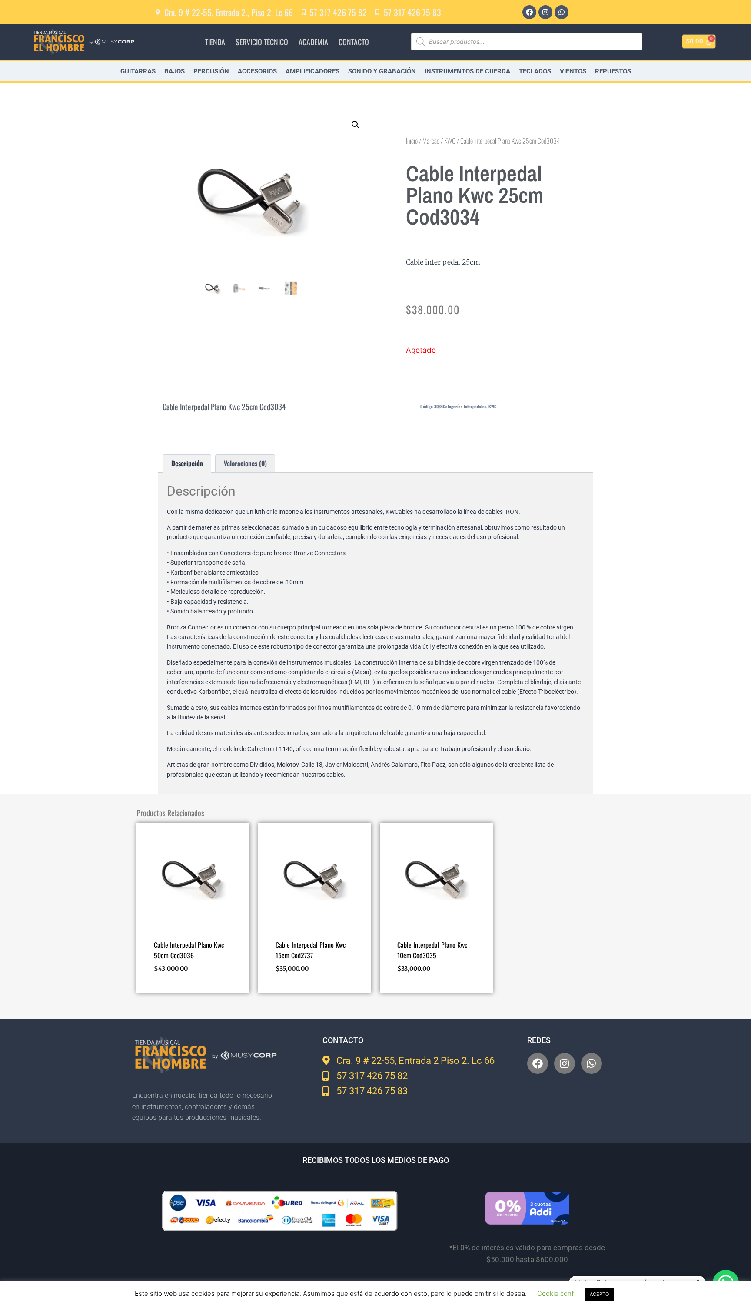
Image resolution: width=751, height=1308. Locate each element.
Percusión (211, 71)
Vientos (573, 71)
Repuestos (613, 71)
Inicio (412, 141)
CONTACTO (354, 41)
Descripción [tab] (187, 463)
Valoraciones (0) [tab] (245, 463)
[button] (355, 124)
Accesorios (257, 71)
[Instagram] (545, 12)
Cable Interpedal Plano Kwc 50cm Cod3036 (189, 950)
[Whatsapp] (561, 12)
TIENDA (215, 41)
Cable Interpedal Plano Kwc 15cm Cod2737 (311, 950)
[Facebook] (529, 12)
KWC (449, 141)
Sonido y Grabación (382, 71)
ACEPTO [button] (599, 1294)
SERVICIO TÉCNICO (262, 41)
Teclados (535, 71)
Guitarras (138, 71)
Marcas (430, 141)
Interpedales (475, 406)
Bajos (174, 71)
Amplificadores (312, 71)
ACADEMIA (313, 41)
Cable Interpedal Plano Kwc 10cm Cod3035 (432, 950)
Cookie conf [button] (555, 1293)
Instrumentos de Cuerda (467, 71)
